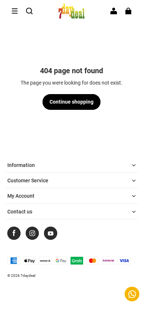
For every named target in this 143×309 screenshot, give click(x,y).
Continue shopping (72, 102)
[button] (14, 11)
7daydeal (28, 275)
